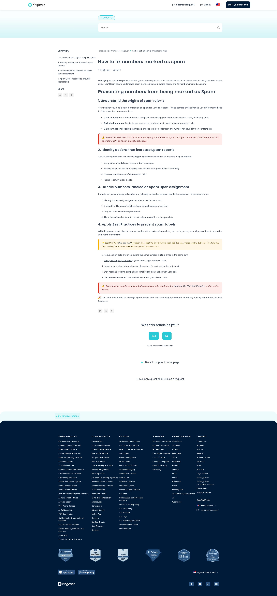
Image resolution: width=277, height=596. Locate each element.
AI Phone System (65, 461)
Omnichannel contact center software (131, 499)
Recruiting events (99, 494)
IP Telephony (158, 449)
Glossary (95, 518)
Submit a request (185, 4)
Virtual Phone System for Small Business (71, 530)
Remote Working (159, 465)
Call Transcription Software (69, 474)
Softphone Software (100, 457)
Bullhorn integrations (100, 469)
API (173, 498)
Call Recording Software (129, 521)
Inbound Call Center (160, 445)
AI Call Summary (65, 510)
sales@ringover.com (210, 510)
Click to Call (124, 478)
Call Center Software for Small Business (71, 519)
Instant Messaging (127, 469)
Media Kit (201, 461)
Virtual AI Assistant (66, 465)
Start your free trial (238, 4)
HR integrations (98, 474)
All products (97, 502)
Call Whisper (124, 512)
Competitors (97, 506)
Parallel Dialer (97, 441)
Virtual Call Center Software (70, 539)
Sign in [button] (207, 4)
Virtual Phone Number (128, 465)
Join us (200, 449)
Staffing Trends (98, 522)
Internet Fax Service (127, 474)
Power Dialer (124, 461)
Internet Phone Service (101, 449)
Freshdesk (176, 453)
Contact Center (158, 457)
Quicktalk (96, 530)
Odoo (174, 478)
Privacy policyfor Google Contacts (205, 483)
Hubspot (176, 449)
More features (125, 529)
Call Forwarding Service (129, 445)
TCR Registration (65, 514)
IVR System (124, 453)
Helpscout (176, 482)
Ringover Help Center (107, 51)
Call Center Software (161, 453)
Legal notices (202, 474)
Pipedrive (176, 461)
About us (200, 445)
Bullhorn (175, 465)
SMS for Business (126, 486)
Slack (174, 486)
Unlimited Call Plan (127, 482)
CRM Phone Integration (101, 498)
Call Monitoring (125, 508)
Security (200, 469)
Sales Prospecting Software (70, 457)
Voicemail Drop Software (129, 490)
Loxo (174, 474)
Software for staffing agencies (105, 478)
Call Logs (123, 516)
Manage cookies (204, 492)
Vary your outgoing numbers (118, 260)
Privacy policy (203, 478)
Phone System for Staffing (69, 445)
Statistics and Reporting (129, 504)
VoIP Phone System (127, 457)
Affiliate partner (203, 457)
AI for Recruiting (98, 490)
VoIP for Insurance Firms (68, 525)
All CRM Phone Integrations (183, 494)
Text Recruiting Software (102, 465)
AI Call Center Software (68, 498)
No (167, 335)
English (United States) (206, 572)
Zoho (174, 457)
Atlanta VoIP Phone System (69, 482)
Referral (200, 453)
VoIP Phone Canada (66, 506)
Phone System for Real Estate (71, 469)
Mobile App (96, 514)
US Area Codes (98, 510)
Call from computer (160, 461)
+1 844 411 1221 (207, 505)
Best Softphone (98, 461)
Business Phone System (129, 441)
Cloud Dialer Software (67, 490)
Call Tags (123, 494)
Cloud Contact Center (67, 486)
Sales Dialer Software (67, 449)
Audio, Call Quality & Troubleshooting (149, 51)
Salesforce (177, 441)
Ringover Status (70, 416)
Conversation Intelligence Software (73, 494)
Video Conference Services (131, 449)
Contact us (201, 441)
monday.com (177, 490)
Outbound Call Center (161, 441)
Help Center (202, 488)
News (199, 465)
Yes (154, 335)
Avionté (175, 469)
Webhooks (176, 502)
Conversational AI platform (69, 453)
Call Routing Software (67, 478)
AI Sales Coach (64, 502)
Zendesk (176, 445)
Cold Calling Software (101, 445)
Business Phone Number (102, 482)
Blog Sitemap (97, 526)
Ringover (125, 51)
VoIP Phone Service (100, 453)
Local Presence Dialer (128, 525)
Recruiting (156, 469)
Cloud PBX (62, 535)
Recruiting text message (68, 441)
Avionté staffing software (102, 486)
